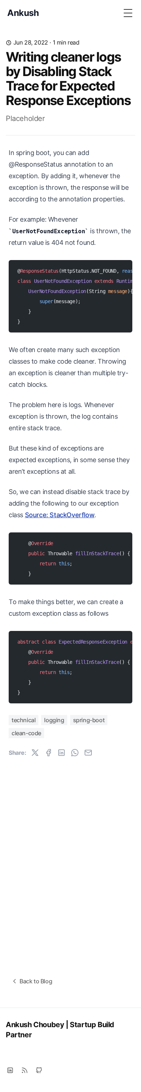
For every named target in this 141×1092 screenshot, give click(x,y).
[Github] (39, 1070)
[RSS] (24, 1070)
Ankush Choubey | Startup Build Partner (60, 1029)
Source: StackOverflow (60, 515)
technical (23, 720)
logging (54, 720)
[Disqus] (70, 858)
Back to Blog (36, 981)
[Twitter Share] (35, 752)
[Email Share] (88, 752)
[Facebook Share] (48, 752)
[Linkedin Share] (61, 752)
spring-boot (89, 720)
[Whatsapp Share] (74, 752)
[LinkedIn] (10, 1070)
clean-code (26, 733)
